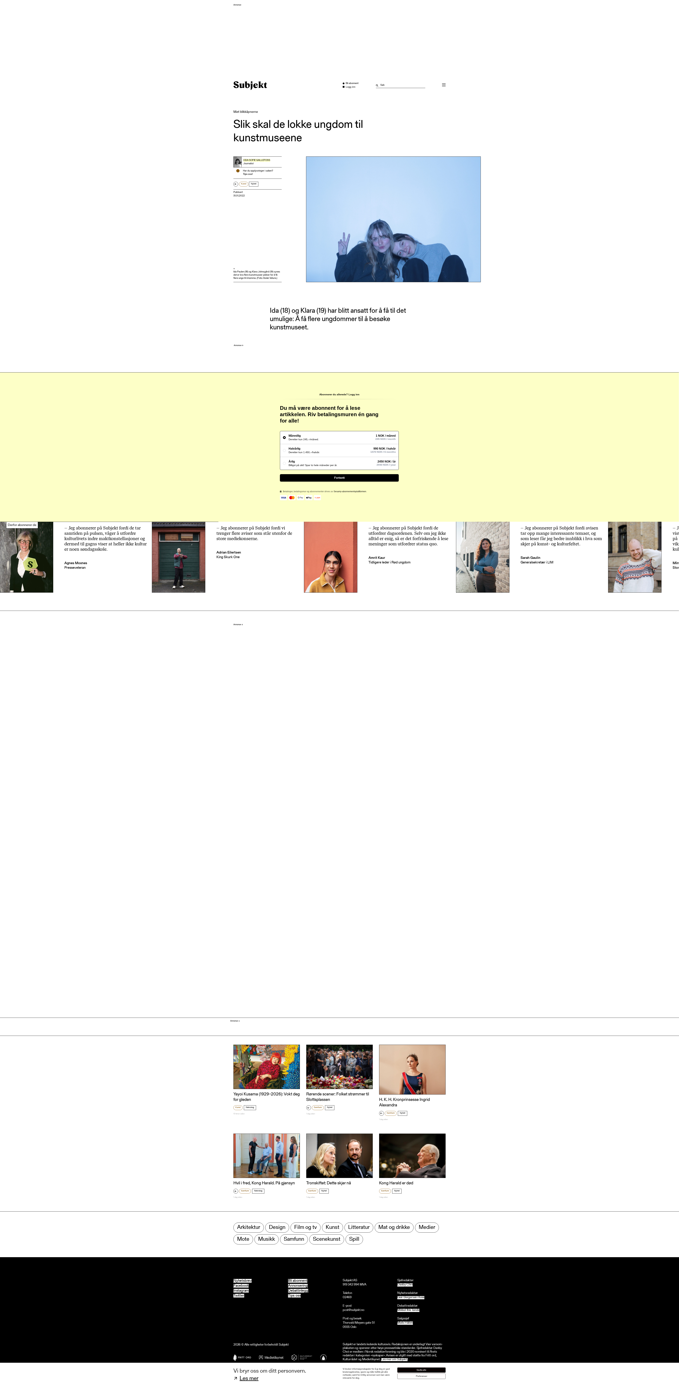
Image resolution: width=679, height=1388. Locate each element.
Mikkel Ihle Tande (408, 1310)
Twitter (238, 1295)
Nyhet (253, 184)
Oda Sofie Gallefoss (256, 160)
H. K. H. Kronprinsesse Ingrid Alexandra (404, 1102)
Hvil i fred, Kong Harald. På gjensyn (264, 1183)
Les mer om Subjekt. (394, 1359)
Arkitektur (248, 1227)
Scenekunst (326, 1239)
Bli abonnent (297, 1281)
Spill (354, 1239)
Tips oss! (248, 174)
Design (277, 1227)
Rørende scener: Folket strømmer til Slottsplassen (337, 1097)
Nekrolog (250, 1107)
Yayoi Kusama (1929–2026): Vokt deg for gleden (266, 1097)
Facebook (241, 1286)
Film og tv (305, 1227)
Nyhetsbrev (242, 1281)
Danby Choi (405, 1284)
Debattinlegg (298, 1291)
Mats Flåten (405, 1323)
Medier (427, 1227)
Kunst (243, 184)
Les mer (249, 1378)
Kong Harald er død (396, 1183)
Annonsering (298, 1286)
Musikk (266, 1239)
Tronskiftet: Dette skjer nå (328, 1183)
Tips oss (294, 1295)
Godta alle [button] (421, 1370)
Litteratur (359, 1227)
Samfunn (318, 1107)
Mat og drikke (394, 1227)
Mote (243, 1239)
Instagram (241, 1291)
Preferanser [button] (421, 1376)
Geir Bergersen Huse (410, 1297)
